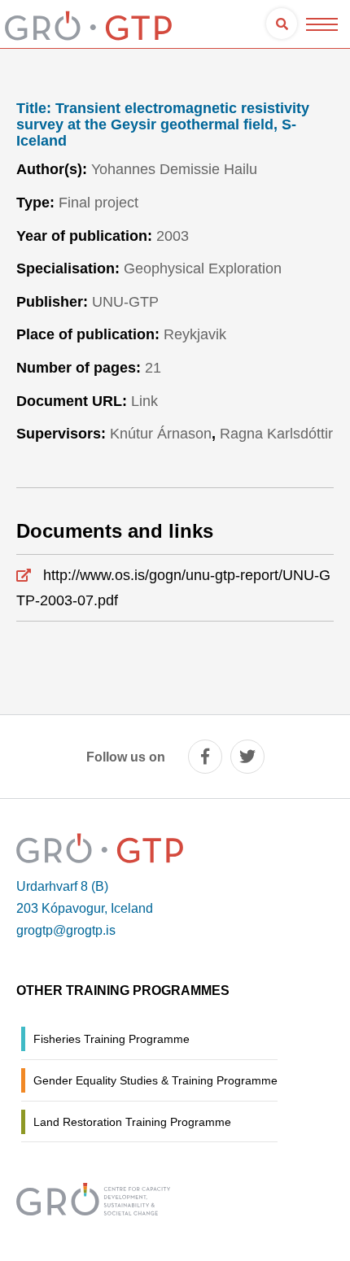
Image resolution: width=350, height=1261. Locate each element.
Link (144, 401)
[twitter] (247, 757)
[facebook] (205, 757)
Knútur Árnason (161, 433)
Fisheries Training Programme (111, 1038)
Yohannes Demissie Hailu (174, 169)
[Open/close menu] (322, 24)
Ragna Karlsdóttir (276, 433)
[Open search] (281, 23)
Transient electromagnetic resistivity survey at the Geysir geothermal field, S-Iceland (162, 125)
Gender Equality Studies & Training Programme (155, 1080)
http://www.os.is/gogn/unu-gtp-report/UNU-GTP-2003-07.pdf (173, 588)
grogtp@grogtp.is (66, 930)
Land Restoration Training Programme (132, 1121)
